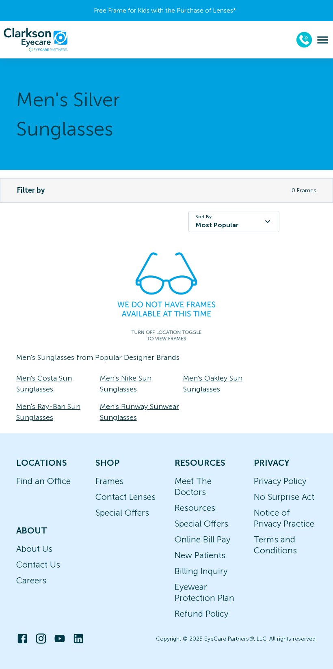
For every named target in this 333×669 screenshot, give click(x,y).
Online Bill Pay (202, 539)
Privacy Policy (280, 481)
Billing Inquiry (201, 571)
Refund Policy (201, 614)
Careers (31, 580)
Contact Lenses (125, 497)
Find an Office (43, 481)
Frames (109, 481)
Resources (195, 508)
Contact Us (38, 564)
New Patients (200, 555)
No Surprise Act (284, 497)
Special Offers (122, 513)
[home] (35, 40)
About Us (34, 549)
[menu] (323, 40)
